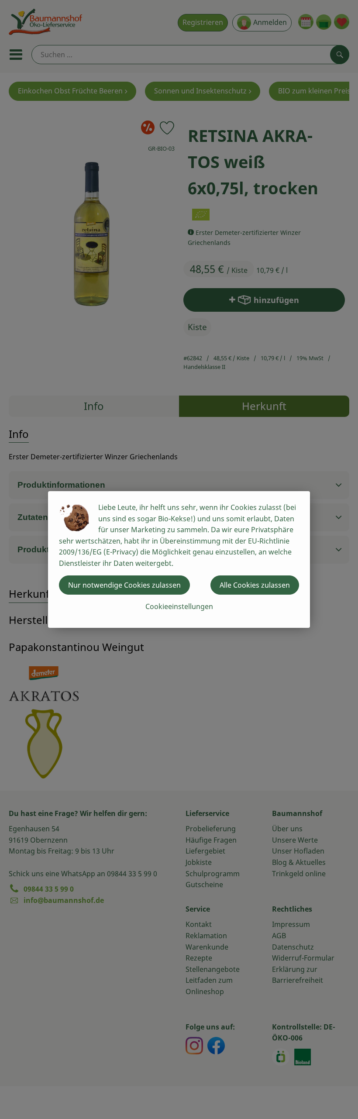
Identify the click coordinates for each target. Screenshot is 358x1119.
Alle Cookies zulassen (255, 585)
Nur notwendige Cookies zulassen (124, 585)
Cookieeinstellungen (179, 606)
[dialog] (179, 559)
